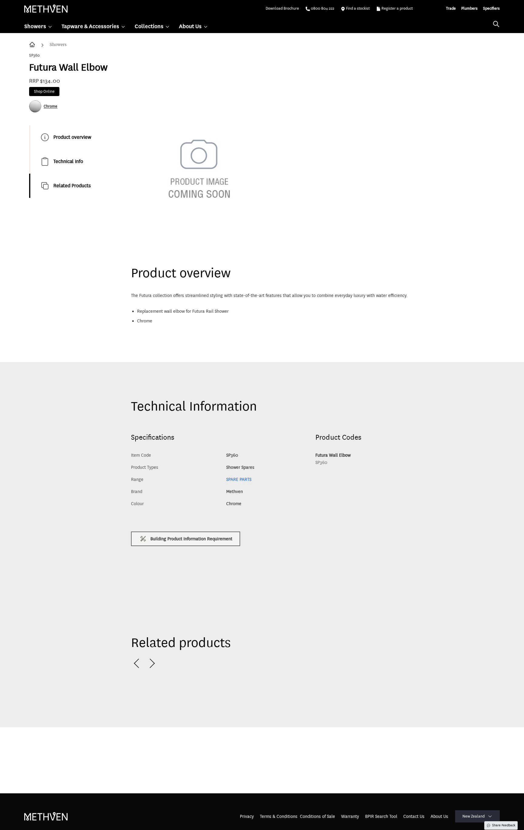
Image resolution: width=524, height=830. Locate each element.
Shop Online (44, 91)
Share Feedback (503, 825)
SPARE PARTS (238, 479)
